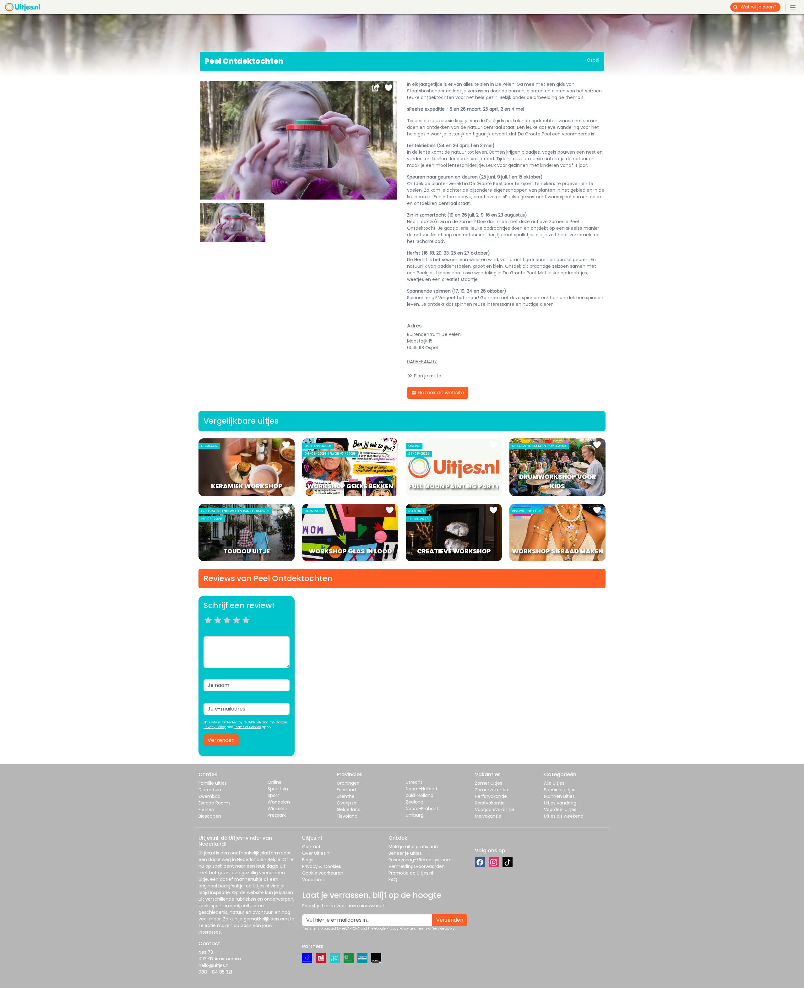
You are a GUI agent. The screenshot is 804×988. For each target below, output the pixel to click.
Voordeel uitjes (560, 809)
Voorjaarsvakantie (494, 809)
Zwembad (209, 796)
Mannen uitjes (559, 796)
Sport (273, 795)
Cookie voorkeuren (322, 873)
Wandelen (279, 802)
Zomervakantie (491, 790)
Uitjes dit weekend (564, 816)
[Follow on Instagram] (494, 862)
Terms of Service (247, 727)
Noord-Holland (421, 789)
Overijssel (347, 803)
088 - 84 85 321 (215, 972)
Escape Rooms (214, 803)
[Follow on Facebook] (480, 862)
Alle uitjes (554, 783)
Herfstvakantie (491, 796)
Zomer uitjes (488, 783)
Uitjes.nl (206, 853)
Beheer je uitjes (405, 853)
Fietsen (206, 809)
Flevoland (347, 816)
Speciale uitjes (559, 790)
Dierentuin (209, 790)
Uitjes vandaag (560, 803)
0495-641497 (422, 362)
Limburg (414, 815)
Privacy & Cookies (321, 866)
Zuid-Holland (419, 795)
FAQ (392, 879)
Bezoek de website (440, 392)
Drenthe (346, 796)
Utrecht (414, 782)
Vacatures (313, 879)
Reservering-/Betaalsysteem (420, 860)
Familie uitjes (212, 783)
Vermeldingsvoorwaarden (416, 866)
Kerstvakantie (490, 803)
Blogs (307, 860)
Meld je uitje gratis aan (413, 846)
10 (248, 628)
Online (275, 782)
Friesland (346, 790)
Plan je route (427, 376)
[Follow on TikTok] (508, 862)
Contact (311, 846)
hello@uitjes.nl (214, 965)
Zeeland (414, 802)
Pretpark (277, 815)
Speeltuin (278, 789)
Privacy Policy (215, 727)
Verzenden (221, 740)
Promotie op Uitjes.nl (410, 873)
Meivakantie (488, 816)
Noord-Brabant (422, 808)
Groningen (348, 783)
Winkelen (277, 808)
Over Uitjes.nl (316, 853)
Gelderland (349, 809)
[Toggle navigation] (792, 7)
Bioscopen (209, 816)
